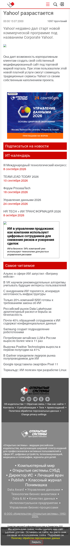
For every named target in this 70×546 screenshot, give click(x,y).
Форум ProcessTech (16, 188)
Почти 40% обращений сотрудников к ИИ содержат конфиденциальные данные (31, 321)
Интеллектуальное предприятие (34, 503)
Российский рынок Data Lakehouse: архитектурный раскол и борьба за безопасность (27, 311)
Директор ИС (21, 475)
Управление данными (43, 489)
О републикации (26, 407)
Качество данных (42, 498)
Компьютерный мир (36, 465)
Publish (17, 480)
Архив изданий (55, 407)
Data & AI (19, 498)
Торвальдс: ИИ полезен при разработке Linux (34, 370)
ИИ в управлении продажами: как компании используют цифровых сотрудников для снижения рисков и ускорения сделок (30, 236)
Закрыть (36, 542)
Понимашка (36, 485)
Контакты (8, 407)
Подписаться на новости (27, 146)
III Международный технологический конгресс (35, 165)
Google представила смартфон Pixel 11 (30, 364)
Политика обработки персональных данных (34, 411)
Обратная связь (35, 404)
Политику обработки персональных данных (35, 538)
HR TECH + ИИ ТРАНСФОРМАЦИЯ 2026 (32, 211)
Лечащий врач (50, 475)
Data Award (15, 489)
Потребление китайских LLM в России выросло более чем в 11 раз (29, 339)
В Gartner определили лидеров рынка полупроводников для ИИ (29, 356)
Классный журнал (44, 480)
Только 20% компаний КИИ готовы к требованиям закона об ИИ (28, 301)
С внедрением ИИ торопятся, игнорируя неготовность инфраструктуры (31, 292)
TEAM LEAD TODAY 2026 (21, 176)
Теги (41, 407)
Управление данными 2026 (22, 200)
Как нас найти (55, 404)
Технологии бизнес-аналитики (34, 494)
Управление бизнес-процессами (34, 507)
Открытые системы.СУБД (36, 470)
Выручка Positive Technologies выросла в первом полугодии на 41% (31, 348)
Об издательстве (14, 404)
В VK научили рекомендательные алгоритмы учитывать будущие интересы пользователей (34, 283)
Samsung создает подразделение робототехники (26, 330)
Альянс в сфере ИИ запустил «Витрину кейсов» (30, 275)
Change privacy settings (33, 414)
